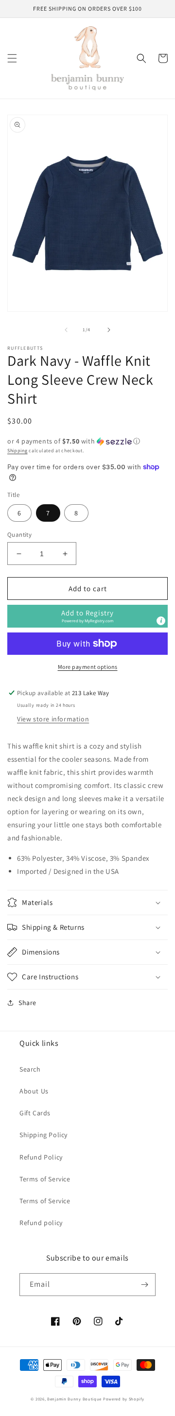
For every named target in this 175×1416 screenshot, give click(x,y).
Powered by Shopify (123, 1398)
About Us (34, 1091)
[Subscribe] (144, 1284)
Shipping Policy (43, 1134)
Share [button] (27, 1002)
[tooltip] (161, 620)
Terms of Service (44, 1179)
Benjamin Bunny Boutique (75, 1398)
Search (30, 1069)
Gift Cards (35, 1113)
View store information (53, 719)
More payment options (88, 666)
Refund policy (41, 1222)
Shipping (17, 450)
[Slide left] (66, 330)
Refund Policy (41, 1157)
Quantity (19, 534)
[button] (12, 58)
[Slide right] (109, 330)
